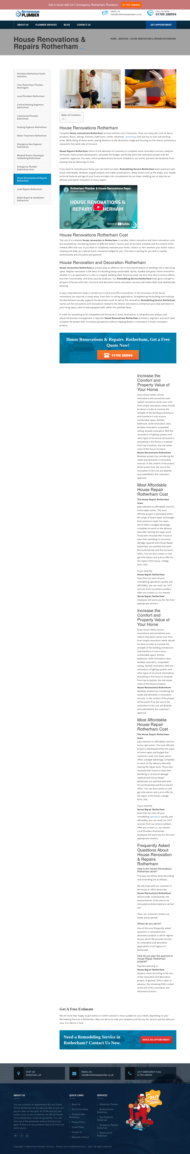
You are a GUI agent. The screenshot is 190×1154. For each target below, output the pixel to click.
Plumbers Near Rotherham (77, 1116)
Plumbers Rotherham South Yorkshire (31, 75)
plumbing (131, 136)
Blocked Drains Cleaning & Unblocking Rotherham (30, 157)
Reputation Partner (80, 1137)
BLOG (67, 24)
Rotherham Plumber (109, 1104)
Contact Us (84, 24)
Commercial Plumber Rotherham (27, 117)
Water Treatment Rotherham (31, 135)
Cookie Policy (78, 1127)
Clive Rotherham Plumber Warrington (30, 86)
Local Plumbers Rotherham (30, 96)
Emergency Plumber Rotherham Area (27, 168)
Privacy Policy (78, 1122)
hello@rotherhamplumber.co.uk (126, 14)
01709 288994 (166, 14)
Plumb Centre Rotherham (104, 1134)
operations (155, 816)
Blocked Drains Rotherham (105, 1111)
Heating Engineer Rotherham (32, 127)
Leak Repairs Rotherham (29, 189)
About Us (23, 24)
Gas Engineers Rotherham (105, 1118)
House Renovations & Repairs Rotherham (32, 179)
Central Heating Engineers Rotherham (30, 106)
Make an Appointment (156, 1040)
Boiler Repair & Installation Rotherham (30, 199)
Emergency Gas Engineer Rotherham (29, 145)
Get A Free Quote (80, 1109)
